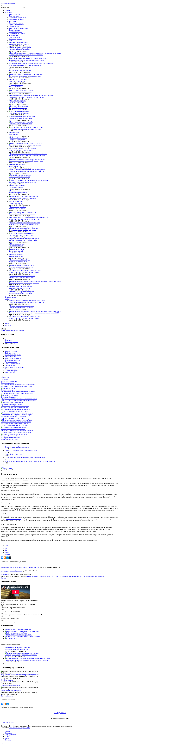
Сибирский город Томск (17, 139)
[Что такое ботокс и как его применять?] (18, 635)
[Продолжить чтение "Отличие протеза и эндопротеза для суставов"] (25, 316)
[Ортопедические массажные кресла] (21, 265)
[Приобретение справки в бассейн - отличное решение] (28, 154)
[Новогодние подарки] (17, 254)
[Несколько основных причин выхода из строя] (17, 413)
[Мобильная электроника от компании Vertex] (24, 223)
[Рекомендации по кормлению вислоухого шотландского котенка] (31, 95)
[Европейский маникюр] (9, 395)
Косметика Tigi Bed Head (17, 81)
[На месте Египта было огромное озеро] (22, 212)
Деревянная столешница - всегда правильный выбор (26, 60)
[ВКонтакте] (2, 557)
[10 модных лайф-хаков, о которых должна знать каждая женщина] (31, 63)
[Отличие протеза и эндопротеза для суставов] (25, 270)
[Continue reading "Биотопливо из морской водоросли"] (17, 648)
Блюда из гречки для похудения (19, 49)
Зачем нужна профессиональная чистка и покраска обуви (20, 567)
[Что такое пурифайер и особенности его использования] (28, 180)
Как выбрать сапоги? (16, 251)
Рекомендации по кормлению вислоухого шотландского (27, 97)
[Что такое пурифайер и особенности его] (15, 406)
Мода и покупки (14, 37)
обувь (6, 552)
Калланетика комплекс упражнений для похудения (26, 161)
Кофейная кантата (7, 680)
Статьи (7, 736)
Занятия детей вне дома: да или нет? (21, 118)
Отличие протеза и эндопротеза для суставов (24, 272)
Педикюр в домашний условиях (11, 571)
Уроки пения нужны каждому (19, 113)
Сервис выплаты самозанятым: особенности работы (26, 171)
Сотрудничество (10, 734)
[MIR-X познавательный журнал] (12, 331)
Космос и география (15, 32)
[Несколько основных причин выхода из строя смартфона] (29, 217)
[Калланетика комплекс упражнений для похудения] (26, 159)
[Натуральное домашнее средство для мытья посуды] (23, 636)
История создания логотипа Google (13, 418)
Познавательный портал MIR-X (19, 728)
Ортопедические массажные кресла (21, 267)
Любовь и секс (14, 35)
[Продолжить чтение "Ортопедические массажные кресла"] (21, 306)
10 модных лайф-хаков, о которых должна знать (25, 65)
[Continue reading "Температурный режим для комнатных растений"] (22, 653)
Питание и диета (14, 14)
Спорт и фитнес (14, 26)
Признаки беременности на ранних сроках (23, 240)
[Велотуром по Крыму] (17, 164)
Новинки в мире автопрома (18, 193)
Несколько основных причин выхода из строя (24, 219)
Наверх (3, 578)
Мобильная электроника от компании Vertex (23, 224)
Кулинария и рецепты (16, 23)
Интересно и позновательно (18, 28)
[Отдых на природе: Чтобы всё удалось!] (22, 148)
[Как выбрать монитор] (17, 185)
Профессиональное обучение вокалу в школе (24, 283)
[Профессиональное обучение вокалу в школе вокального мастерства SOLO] (35, 281)
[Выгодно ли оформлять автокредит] (21, 292)
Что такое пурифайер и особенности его (22, 182)
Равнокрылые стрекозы (16, 102)
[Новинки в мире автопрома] (19, 191)
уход (6, 545)
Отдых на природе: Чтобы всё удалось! (22, 150)
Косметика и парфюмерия (17, 17)
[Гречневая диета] (11, 638)
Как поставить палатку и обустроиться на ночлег (25, 145)
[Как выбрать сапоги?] (16, 249)
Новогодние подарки (16, 256)
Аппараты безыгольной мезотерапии (21, 277)
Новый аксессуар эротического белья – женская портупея (35, 461)
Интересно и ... (6, 379)
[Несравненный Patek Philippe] (19, 260)
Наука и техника (14, 30)
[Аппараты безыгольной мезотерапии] (22, 276)
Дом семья (12, 21)
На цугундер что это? (17, 454)
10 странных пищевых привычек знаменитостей (25, 129)
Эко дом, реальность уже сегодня (20, 71)
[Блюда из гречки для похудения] (20, 48)
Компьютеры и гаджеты (17, 33)
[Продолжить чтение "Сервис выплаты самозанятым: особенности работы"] (27, 300)
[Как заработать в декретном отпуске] (18, 629)
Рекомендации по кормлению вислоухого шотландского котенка (26, 660)
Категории (8, 340)
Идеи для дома (14, 16)
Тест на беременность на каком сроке (21, 235)
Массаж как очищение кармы (28, 450)
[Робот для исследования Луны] (16, 633)
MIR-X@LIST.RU (60, 713)
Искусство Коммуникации (18, 108)
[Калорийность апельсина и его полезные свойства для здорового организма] (35, 53)
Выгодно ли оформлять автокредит (20, 293)
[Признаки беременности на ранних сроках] (24, 238)
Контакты (8, 740)
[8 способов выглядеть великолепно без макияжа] (18, 392)
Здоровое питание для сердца (11, 690)
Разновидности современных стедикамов (23, 198)
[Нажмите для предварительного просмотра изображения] (7, 468)
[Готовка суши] (14, 132)
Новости (8, 738)
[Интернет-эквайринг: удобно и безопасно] (15, 409)
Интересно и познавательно (14, 367)
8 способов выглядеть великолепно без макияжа (17, 393)
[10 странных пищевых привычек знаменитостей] (26, 127)
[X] (10, 557)
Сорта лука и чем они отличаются (20, 92)
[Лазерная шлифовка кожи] (10, 438)
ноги (6, 547)
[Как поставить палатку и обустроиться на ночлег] (26, 143)
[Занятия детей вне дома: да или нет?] (22, 116)
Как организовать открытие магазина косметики (25, 76)
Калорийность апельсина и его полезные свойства (26, 55)
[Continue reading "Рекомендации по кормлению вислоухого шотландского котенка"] (27, 658)
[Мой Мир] (7, 557)
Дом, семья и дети (11, 362)
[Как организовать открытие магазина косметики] (26, 74)
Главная (7, 731)
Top (2, 743)
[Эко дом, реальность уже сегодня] (20, 69)
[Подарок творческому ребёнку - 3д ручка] (23, 228)
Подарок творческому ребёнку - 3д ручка (22, 230)
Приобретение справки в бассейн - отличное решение (27, 155)
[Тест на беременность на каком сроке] (22, 233)
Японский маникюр (7, 696)
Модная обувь (5, 574)
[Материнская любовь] (17, 244)
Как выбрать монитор (16, 187)
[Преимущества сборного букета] (20, 286)
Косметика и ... (6, 377)
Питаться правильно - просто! (19, 44)
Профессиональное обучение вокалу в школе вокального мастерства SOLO (34, 313)
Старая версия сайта (7, 722)
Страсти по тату (23, 447)
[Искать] (24, 7)
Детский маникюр (15, 86)
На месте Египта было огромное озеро (22, 214)
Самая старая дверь (15, 203)
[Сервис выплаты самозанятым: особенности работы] (27, 170)
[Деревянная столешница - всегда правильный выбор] (27, 58)
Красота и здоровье (15, 39)
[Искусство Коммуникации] (18, 106)
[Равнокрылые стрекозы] (17, 101)
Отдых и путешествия (16, 25)
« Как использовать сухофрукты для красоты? (41, 576)
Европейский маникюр (8, 397)
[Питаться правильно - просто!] (19, 42)
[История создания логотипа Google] (13, 416)
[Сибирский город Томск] (18, 138)
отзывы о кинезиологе (13, 519)
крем (6, 549)
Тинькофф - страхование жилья (19, 177)
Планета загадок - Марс (17, 208)
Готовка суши (13, 134)
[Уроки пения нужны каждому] (19, 111)
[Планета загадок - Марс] (17, 207)
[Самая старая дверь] (16, 201)
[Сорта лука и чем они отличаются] (21, 90)
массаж (7, 550)
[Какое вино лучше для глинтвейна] (21, 122)
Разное (11, 40)
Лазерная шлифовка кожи (9, 439)
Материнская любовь (16, 246)
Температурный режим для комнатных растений (21, 655)
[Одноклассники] (5, 557)
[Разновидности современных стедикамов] (23, 196)
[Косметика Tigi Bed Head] (18, 79)
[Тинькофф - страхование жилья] (20, 175)
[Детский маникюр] (16, 85)
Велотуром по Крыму (16, 166)
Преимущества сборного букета (19, 288)
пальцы (7, 554)
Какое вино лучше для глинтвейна (20, 124)
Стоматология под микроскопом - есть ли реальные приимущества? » (80, 576)
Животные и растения (16, 19)
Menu (3, 329)
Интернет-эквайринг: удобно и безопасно (15, 411)
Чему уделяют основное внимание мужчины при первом (20, 675)
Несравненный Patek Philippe (18, 261)
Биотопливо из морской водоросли (16, 649)
